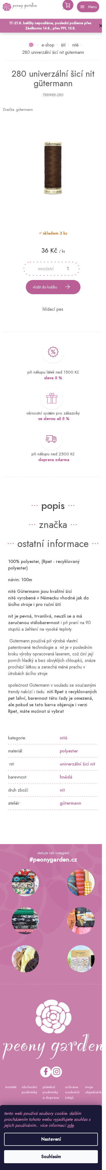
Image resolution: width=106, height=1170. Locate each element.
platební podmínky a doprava (51, 1092)
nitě (63, 738)
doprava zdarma (53, 460)
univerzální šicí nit (77, 764)
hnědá (66, 777)
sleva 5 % (53, 378)
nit (62, 790)
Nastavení (51, 1139)
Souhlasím (51, 1156)
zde (70, 1125)
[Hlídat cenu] (53, 309)
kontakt (10, 1087)
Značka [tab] (53, 524)
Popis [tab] (53, 505)
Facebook (45, 1071)
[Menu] (88, 6)
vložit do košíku (45, 287)
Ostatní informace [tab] (53, 543)
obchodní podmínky (29, 1089)
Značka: (18, 109)
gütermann (70, 803)
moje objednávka (94, 1089)
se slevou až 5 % (53, 419)
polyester (69, 751)
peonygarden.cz (56, 1071)
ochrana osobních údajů (72, 1092)
